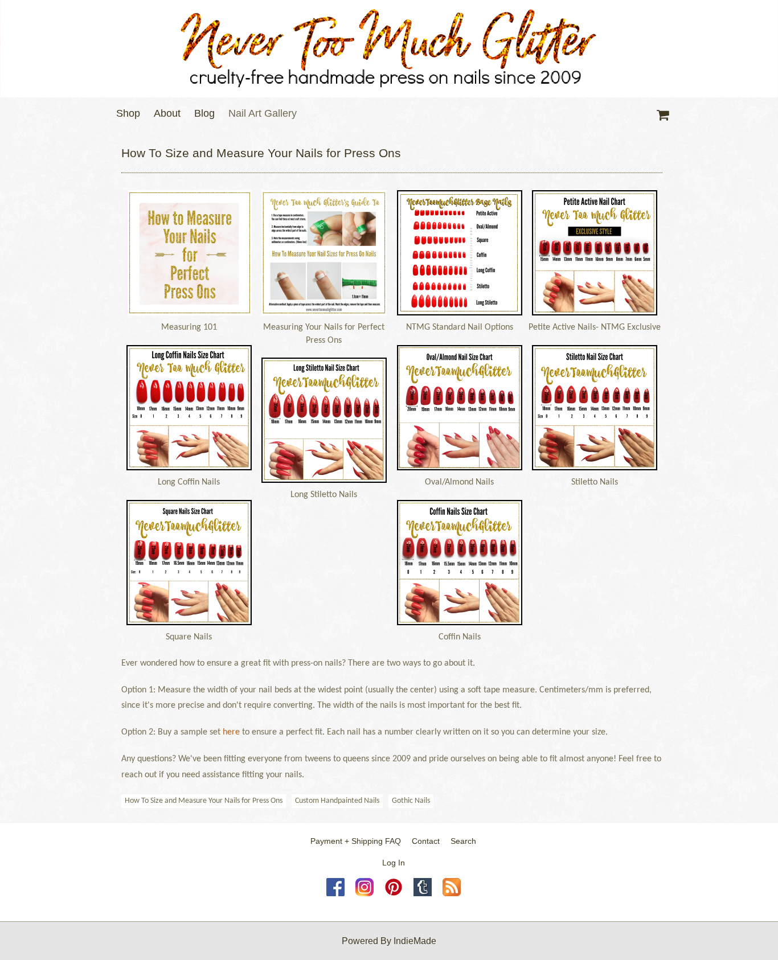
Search (463, 841)
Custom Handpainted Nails (337, 801)
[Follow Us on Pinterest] (393, 893)
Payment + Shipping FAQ (355, 841)
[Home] (389, 48)
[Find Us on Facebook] (335, 893)
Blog (204, 113)
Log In (393, 862)
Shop (128, 113)
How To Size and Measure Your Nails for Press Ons (203, 801)
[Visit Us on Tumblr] (422, 893)
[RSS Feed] (452, 893)
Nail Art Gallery (262, 113)
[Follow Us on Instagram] (364, 893)
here (231, 732)
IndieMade (415, 941)
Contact (426, 841)
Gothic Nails (411, 801)
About (167, 113)
